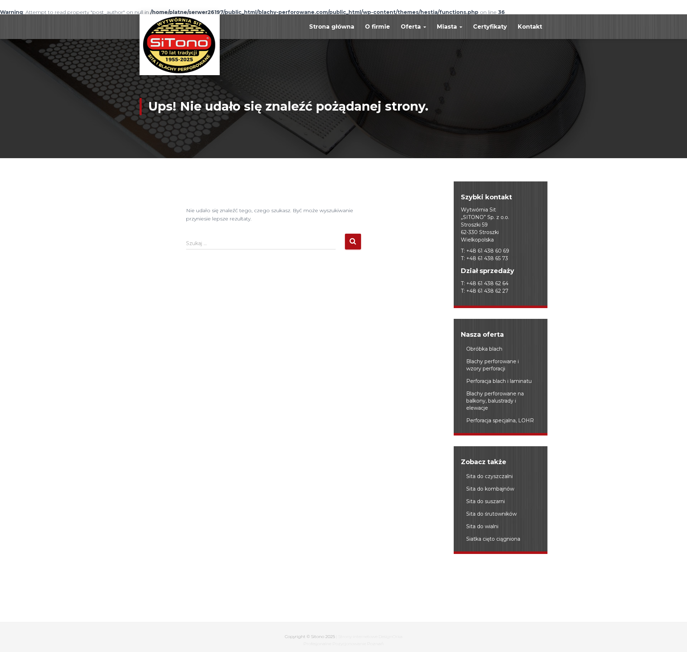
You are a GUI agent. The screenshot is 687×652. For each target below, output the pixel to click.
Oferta (412, 26)
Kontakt (530, 26)
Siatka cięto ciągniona (493, 539)
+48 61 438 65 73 (487, 258)
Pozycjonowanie (349, 643)
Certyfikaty (490, 26)
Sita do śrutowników (491, 514)
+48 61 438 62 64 (487, 283)
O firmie (377, 26)
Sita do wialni (482, 526)
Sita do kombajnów (490, 489)
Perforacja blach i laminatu (499, 381)
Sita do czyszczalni (489, 476)
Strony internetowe (357, 636)
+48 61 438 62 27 (487, 291)
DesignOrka (391, 636)
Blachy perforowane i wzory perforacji (492, 365)
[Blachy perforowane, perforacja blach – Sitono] (179, 44)
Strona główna (331, 26)
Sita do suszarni (485, 501)
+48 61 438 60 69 (487, 251)
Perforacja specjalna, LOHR (500, 420)
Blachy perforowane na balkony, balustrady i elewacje (495, 400)
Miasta (448, 26)
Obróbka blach (484, 349)
